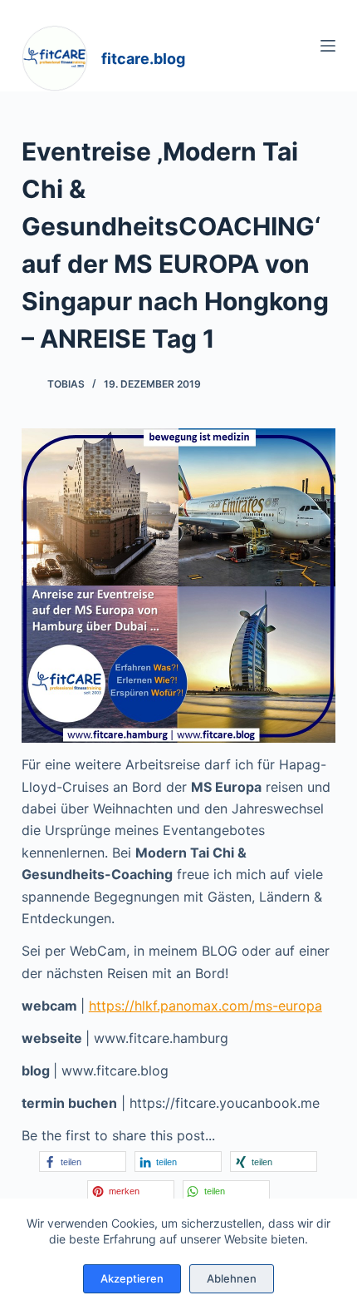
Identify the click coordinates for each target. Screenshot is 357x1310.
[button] (82, 1161)
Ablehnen (232, 1278)
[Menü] (327, 45)
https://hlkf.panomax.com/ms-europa (205, 1005)
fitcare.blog (143, 58)
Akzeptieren (132, 1278)
